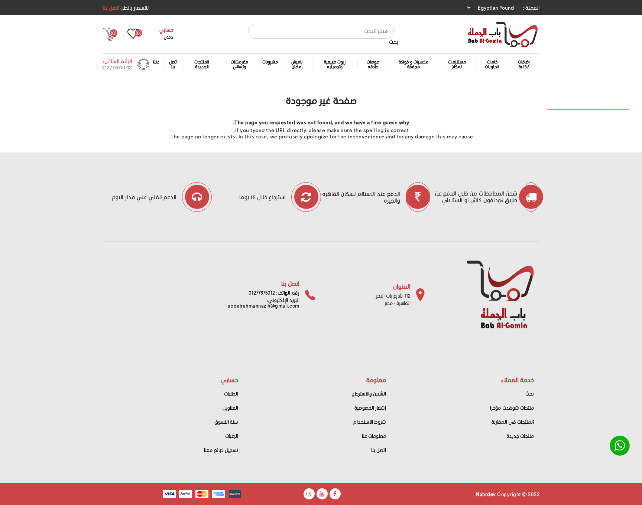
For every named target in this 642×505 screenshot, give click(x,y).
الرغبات (231, 436)
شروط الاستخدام (369, 421)
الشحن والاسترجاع (369, 393)
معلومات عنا (374, 436)
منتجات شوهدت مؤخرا (512, 407)
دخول (168, 37)
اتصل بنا (111, 7)
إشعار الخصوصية (370, 407)
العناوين (230, 407)
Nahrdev (486, 494)
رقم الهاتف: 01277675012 (274, 292)
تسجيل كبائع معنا (221, 450)
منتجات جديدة (520, 436)
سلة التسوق (226, 421)
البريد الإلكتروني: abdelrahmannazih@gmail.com (263, 302)
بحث (393, 42)
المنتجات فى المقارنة (513, 421)
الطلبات (231, 393)
